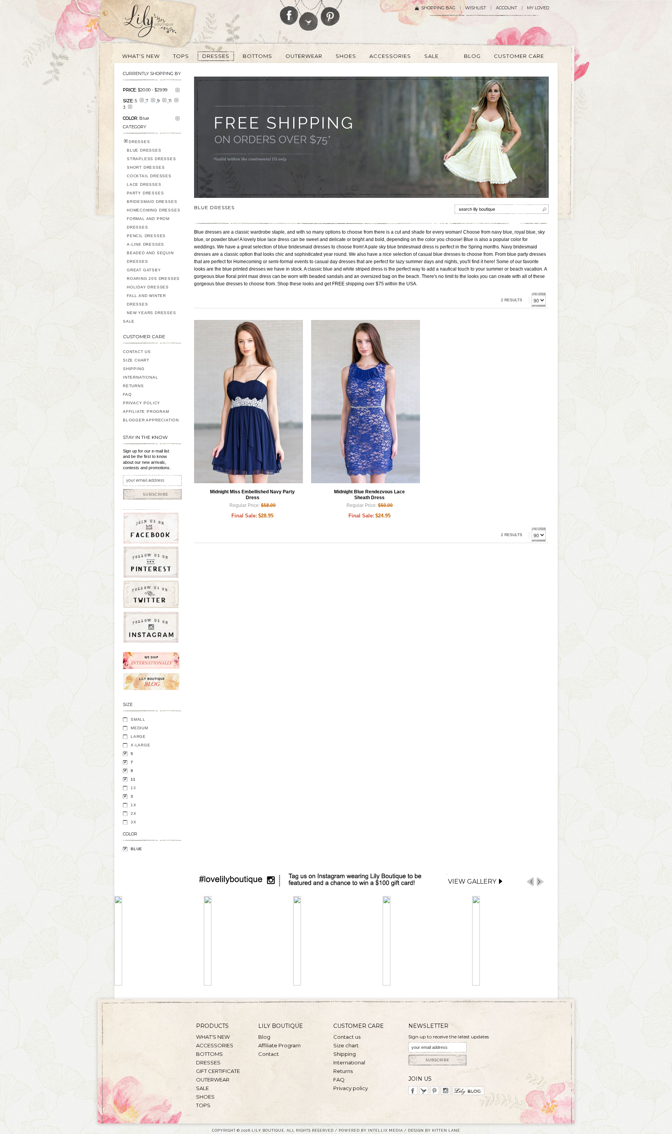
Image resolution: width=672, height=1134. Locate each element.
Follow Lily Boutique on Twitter (309, 15)
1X (133, 805)
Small (138, 719)
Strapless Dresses (151, 159)
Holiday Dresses (148, 287)
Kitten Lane (446, 1130)
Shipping (133, 369)
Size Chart (136, 360)
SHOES (205, 1097)
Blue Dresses (144, 150)
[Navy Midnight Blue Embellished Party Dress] (248, 401)
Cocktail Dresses (149, 176)
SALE (129, 321)
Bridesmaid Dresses (152, 201)
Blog (264, 1037)
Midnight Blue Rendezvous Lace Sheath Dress (369, 494)
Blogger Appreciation (151, 420)
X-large (140, 745)
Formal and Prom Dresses (148, 223)
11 (133, 779)
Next (540, 881)
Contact (268, 1054)
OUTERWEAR (212, 1079)
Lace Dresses (144, 184)
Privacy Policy (141, 403)
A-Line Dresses (145, 244)
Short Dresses (145, 167)
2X (133, 813)
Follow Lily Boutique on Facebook (289, 12)
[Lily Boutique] (159, 23)
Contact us (346, 1037)
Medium (139, 728)
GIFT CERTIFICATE (218, 1071)
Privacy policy (350, 1088)
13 (133, 788)
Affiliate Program (146, 411)
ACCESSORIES (214, 1045)
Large (138, 736)
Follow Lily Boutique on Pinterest (331, 13)
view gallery (472, 881)
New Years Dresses (151, 313)
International (140, 377)
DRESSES (139, 142)
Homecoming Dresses (153, 210)
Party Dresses (145, 193)
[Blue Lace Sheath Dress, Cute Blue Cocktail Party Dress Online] (365, 401)
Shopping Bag (438, 8)
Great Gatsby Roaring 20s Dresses (153, 274)
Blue (136, 849)
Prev (530, 881)
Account (506, 8)
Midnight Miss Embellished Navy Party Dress (252, 494)
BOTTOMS (209, 1054)
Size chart (346, 1045)
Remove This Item (177, 90)
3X (133, 822)
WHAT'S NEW (213, 1037)
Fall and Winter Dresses (146, 300)
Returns (133, 386)
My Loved (538, 8)
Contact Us (137, 351)
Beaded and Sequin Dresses (150, 257)
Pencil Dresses (146, 236)
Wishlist (475, 8)
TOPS (203, 1105)
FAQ (127, 394)
